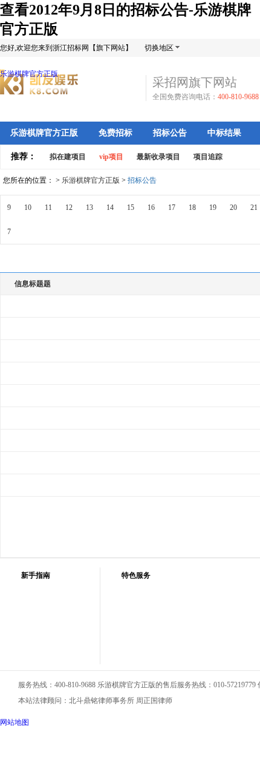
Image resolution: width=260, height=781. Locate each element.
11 (48, 207)
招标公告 (170, 132)
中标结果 (224, 132)
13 (89, 207)
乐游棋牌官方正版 (29, 74)
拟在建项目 (68, 156)
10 (27, 207)
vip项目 (111, 156)
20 (233, 207)
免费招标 (115, 132)
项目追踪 (208, 156)
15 (130, 207)
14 (110, 207)
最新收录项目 (158, 156)
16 (151, 207)
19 (212, 207)
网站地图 (14, 722)
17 (171, 207)
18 (192, 207)
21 (254, 207)
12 (69, 207)
